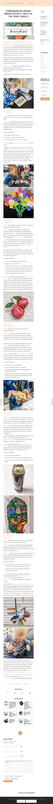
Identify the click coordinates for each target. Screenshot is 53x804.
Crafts (42, 56)
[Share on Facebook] (7, 693)
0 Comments (17, 684)
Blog (42, 55)
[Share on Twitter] (15, 693)
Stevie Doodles (18, 237)
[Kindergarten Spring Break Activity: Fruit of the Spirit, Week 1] (1, 402)
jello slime (5, 345)
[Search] (23, 3)
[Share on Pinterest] (22, 693)
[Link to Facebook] (28, 3)
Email (21, 751)
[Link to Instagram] (31, 3)
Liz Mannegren (26, 684)
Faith (42, 58)
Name (21, 746)
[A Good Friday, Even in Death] (52, 402)
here (8, 145)
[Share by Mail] (30, 693)
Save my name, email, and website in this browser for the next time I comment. (18, 762)
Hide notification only (31, 801)
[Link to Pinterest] (33, 3)
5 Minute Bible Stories (23, 354)
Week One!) (6, 76)
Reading (43, 73)
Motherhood (44, 66)
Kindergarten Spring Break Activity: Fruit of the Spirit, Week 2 (19, 14)
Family (42, 60)
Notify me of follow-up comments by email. (13, 776)
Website (21, 756)
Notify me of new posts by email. (11, 778)
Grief (42, 62)
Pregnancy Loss (45, 71)
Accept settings (21, 801)
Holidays (43, 64)
